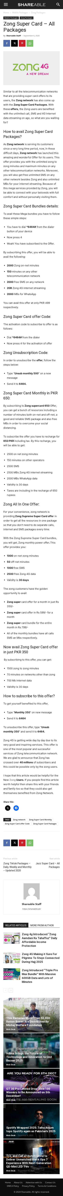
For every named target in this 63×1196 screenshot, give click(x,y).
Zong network (19, 819)
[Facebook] (6, 43)
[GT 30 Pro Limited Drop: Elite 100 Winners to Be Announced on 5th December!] (31, 1086)
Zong (12, 779)
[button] (5, 4)
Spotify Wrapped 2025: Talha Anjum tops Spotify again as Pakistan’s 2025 (30, 1129)
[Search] (58, 4)
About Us (18, 1182)
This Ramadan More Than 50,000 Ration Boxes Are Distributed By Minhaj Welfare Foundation (28, 1021)
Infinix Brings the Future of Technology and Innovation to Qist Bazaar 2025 (29, 1057)
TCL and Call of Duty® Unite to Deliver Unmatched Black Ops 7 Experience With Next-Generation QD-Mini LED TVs (28, 1161)
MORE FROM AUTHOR (42, 925)
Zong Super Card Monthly (40, 819)
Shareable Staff (13, 35)
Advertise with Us (34, 1182)
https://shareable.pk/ (31, 909)
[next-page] (11, 990)
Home (6, 12)
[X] (14, 43)
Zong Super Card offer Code (17, 823)
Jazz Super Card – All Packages (48, 865)
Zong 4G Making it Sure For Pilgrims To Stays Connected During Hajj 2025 (40, 957)
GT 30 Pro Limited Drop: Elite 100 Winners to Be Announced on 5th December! (28, 1092)
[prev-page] (5, 990)
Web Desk (10, 1029)
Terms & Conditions (47, 1186)
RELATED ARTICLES (15, 925)
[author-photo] (32, 899)
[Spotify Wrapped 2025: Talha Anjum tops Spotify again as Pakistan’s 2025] (31, 1121)
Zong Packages (38, 12)
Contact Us (50, 1182)
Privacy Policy (28, 1186)
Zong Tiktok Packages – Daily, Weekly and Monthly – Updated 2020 (17, 867)
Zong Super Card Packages (44, 823)
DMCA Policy (13, 1186)
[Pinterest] (22, 43)
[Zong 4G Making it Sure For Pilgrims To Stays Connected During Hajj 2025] (11, 958)
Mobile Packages (20, 12)
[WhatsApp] (30, 43)
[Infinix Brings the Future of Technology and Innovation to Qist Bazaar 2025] (31, 1050)
